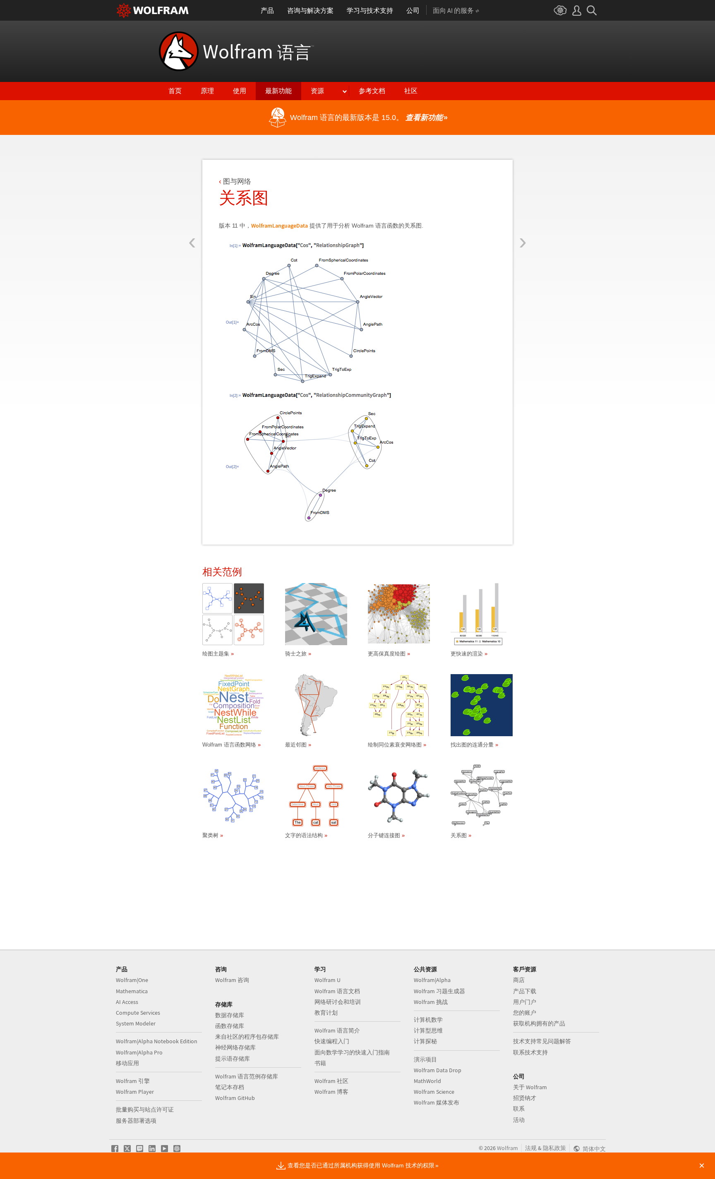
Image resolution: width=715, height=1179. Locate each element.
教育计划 (326, 1012)
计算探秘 (425, 1041)
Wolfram (258, 51)
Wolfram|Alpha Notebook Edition (156, 1041)
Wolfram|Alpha (432, 980)
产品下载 (524, 991)
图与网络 (237, 181)
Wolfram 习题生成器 (439, 991)
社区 (410, 90)
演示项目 (425, 1059)
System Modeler (136, 1023)
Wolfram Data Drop (437, 1070)
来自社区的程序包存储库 (247, 1036)
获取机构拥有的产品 (539, 1023)
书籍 (320, 1063)
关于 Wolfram (530, 1087)
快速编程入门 (331, 1041)
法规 (531, 1148)
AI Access (127, 1002)
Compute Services (138, 1012)
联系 (519, 1108)
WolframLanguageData (279, 225)
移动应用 (127, 1063)
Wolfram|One (132, 980)
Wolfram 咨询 (232, 980)
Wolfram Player (135, 1091)
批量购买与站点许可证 (145, 1109)
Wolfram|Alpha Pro (139, 1052)
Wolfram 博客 (331, 1091)
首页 (175, 90)
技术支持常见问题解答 (542, 1041)
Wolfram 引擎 (133, 1081)
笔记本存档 (229, 1087)
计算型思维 (428, 1030)
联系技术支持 (530, 1052)
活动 (519, 1120)
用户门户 (524, 1002)
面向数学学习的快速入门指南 (352, 1052)
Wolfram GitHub (235, 1098)
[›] (523, 193)
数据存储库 (229, 1015)
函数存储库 (229, 1026)
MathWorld (427, 1081)
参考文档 (372, 90)
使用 (239, 90)
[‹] (192, 193)
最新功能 (278, 90)
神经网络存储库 (235, 1047)
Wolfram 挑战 (431, 1002)
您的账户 (524, 1012)
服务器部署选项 (136, 1120)
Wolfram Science (434, 1091)
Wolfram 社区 (331, 1081)
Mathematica (132, 991)
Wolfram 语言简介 (337, 1030)
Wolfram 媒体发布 (436, 1102)
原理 (207, 90)
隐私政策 (554, 1148)
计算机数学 (428, 1019)
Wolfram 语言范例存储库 (246, 1076)
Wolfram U (327, 980)
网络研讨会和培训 (337, 1002)
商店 (519, 980)
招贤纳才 (524, 1098)
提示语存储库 (232, 1058)
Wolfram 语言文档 (337, 991)
